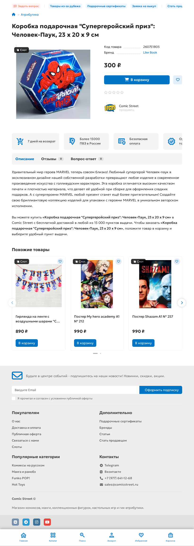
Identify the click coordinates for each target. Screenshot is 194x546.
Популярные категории (36, 456)
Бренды (105, 428)
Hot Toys (18, 485)
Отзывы (51, 159)
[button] (12, 303)
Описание (24, 159)
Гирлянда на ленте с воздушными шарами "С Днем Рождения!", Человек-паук (36, 319)
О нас (16, 421)
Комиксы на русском (28, 465)
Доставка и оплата (26, 428)
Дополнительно (115, 412)
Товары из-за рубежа (65, 6)
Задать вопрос (28, 6)
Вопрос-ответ (86, 159)
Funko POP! (21, 478)
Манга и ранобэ (24, 472)
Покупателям (25, 412)
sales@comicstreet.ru (121, 485)
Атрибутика (30, 15)
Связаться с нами (25, 440)
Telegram (112, 465)
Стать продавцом (113, 440)
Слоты (17, 447)
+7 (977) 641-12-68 (118, 478)
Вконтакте (113, 472)
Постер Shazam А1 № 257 (152, 316)
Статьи (104, 434)
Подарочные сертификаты (106, 6)
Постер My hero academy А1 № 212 (96, 318)
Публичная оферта (26, 434)
